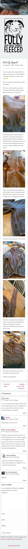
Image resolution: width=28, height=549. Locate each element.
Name (3, 514)
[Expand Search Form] (22, 2)
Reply (24, 413)
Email (3, 520)
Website (3, 526)
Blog (5, 377)
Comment (4, 492)
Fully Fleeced (12, 546)
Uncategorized (12, 377)
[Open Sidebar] (25, 2)
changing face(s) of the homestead (20, 386)
